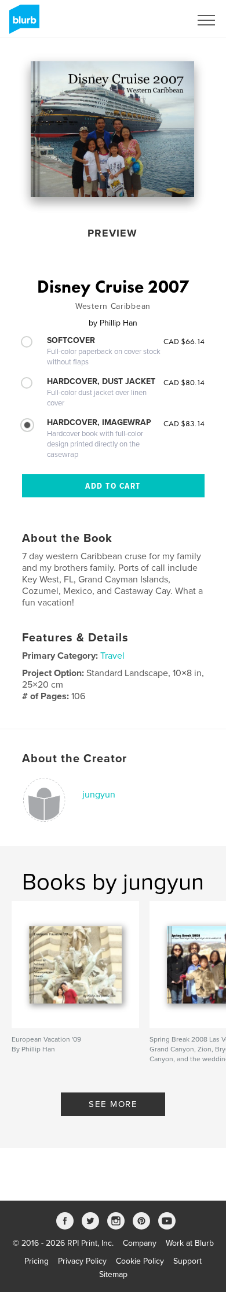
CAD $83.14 (184, 423)
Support (187, 1261)
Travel (112, 656)
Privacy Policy (82, 1261)
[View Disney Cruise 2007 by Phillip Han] (112, 129)
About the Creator (74, 759)
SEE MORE (113, 1104)
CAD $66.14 (184, 341)
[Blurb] (22, 24)
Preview (112, 233)
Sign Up (161, 20)
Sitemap (113, 1274)
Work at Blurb (190, 1243)
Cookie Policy (140, 1261)
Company (139, 1243)
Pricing (36, 1261)
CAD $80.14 (184, 382)
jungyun (98, 794)
